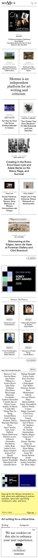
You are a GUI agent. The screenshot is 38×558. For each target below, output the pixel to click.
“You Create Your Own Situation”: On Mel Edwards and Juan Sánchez (28, 126)
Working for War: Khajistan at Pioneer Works (28, 69)
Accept (19, 544)
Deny (19, 547)
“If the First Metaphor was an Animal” (9, 352)
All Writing (31, 258)
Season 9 (19, 35)
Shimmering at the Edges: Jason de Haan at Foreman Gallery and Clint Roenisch (19, 246)
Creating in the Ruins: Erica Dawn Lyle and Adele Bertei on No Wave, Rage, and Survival (19, 168)
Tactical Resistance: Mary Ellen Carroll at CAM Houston (9, 69)
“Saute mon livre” (9, 323)
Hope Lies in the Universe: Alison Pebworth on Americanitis (28, 200)
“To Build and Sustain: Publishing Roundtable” (19, 40)
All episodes (31, 360)
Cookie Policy (19, 554)
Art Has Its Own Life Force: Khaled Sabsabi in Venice (9, 124)
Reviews (9, 62)
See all (32, 369)
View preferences (19, 550)
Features (9, 115)
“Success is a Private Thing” (28, 352)
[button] (34, 530)
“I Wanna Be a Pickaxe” (28, 323)
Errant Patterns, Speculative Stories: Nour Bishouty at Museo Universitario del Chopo (9, 203)
